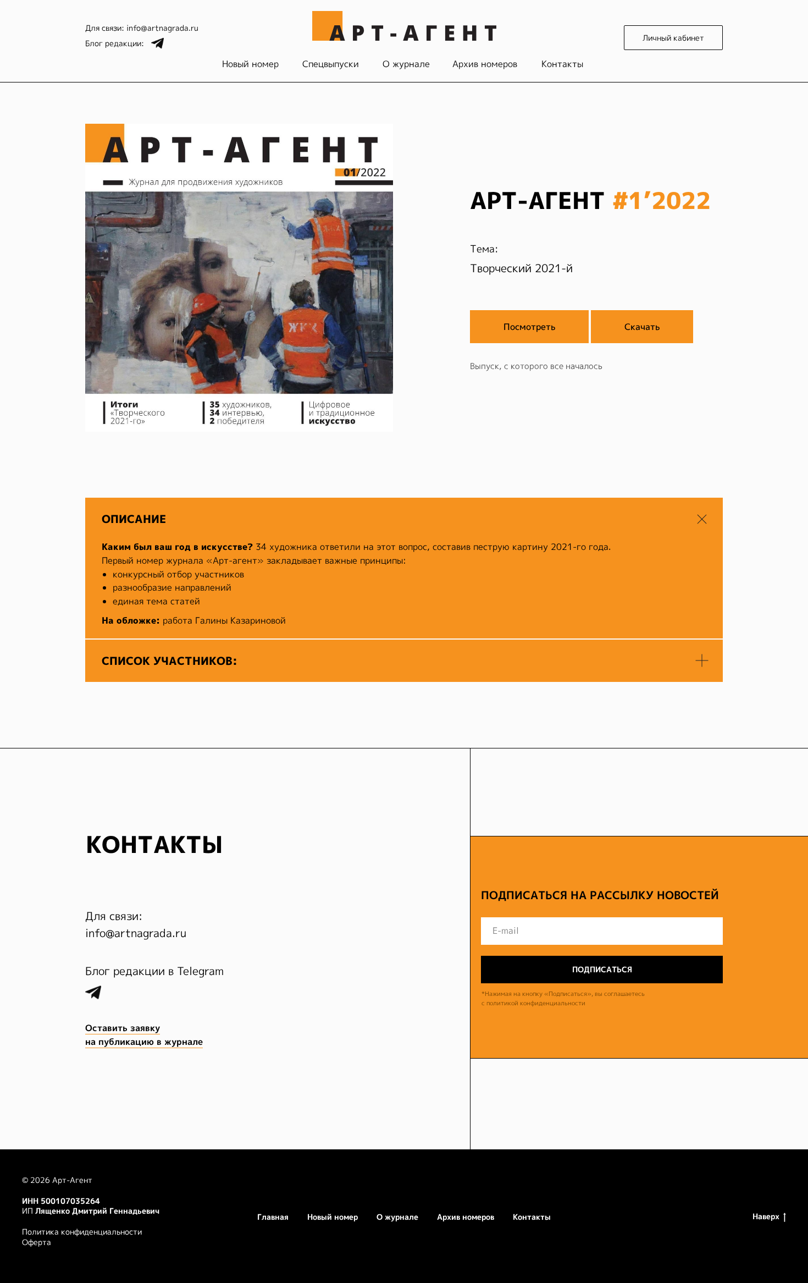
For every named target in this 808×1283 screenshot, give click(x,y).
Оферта (36, 1242)
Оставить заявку (122, 1028)
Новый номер (250, 64)
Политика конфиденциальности (82, 1231)
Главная (273, 1217)
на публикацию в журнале (144, 1042)
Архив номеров (484, 64)
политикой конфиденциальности (535, 1003)
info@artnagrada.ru (162, 28)
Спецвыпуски (330, 64)
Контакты (562, 64)
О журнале (406, 64)
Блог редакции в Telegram (154, 970)
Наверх (765, 1216)
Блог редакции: (114, 43)
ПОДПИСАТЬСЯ (602, 969)
